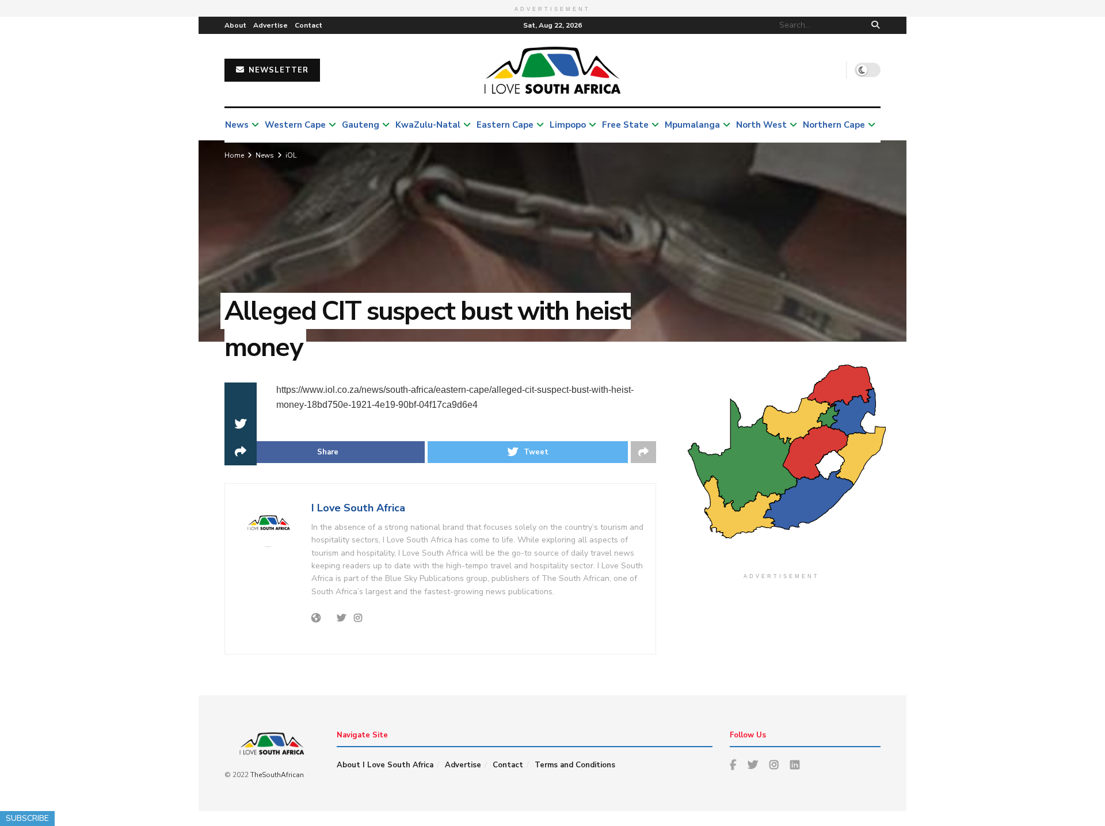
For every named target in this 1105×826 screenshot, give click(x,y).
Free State (625, 125)
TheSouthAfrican (277, 774)
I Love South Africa (358, 508)
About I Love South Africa (385, 765)
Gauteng (360, 125)
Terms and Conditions (575, 765)
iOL (290, 155)
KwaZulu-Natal (427, 125)
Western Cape (295, 125)
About (235, 25)
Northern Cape (834, 125)
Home (234, 155)
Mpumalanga (692, 125)
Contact (308, 25)
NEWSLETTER (277, 70)
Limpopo (568, 125)
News (237, 125)
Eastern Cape (505, 125)
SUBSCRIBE (27, 818)
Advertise (270, 25)
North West (761, 125)
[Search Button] (873, 25)
